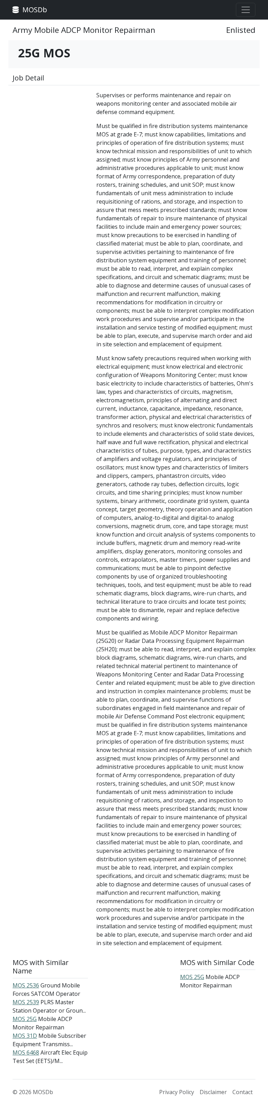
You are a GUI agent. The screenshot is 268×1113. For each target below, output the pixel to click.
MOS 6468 (26, 1052)
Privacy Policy (176, 1092)
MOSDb (34, 9)
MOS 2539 (26, 1002)
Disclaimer (213, 1092)
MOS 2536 (26, 985)
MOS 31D (25, 1036)
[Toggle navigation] (245, 10)
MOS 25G (25, 1019)
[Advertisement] (50, 126)
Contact (242, 1092)
